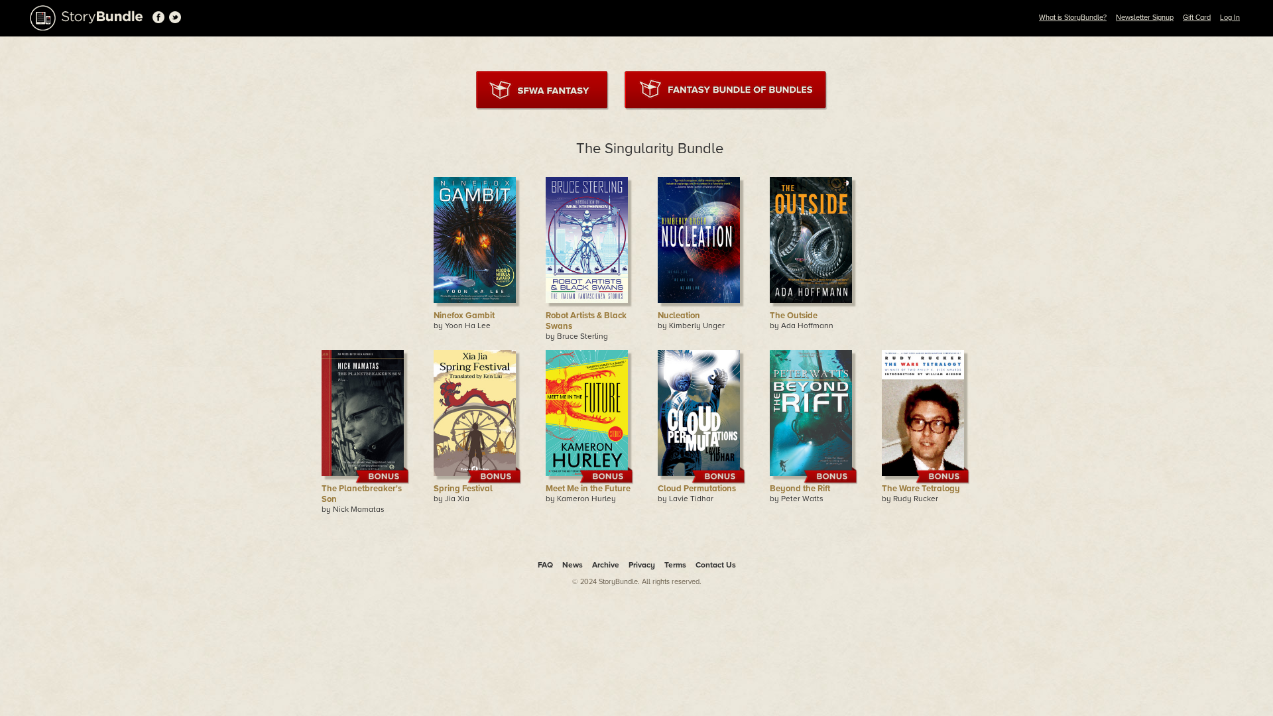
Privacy (642, 564)
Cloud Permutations (697, 488)
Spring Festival (463, 488)
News (572, 564)
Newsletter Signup (1145, 17)
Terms (675, 564)
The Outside (794, 315)
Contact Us (716, 564)
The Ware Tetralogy (921, 488)
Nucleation (679, 315)
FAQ (545, 564)
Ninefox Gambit (464, 315)
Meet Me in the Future (588, 488)
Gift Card (1197, 17)
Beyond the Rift (800, 488)
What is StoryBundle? (1073, 17)
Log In (1230, 17)
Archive (605, 564)
